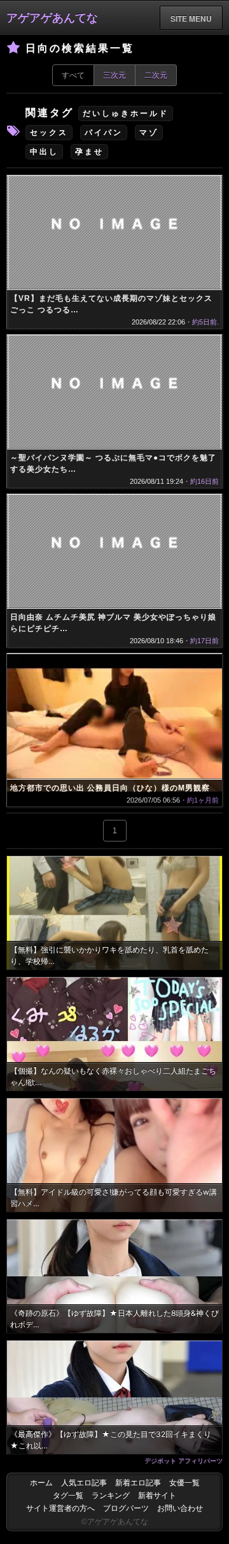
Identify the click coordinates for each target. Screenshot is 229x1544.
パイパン (104, 132)
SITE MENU (191, 18)
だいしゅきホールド (126, 113)
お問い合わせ (180, 1508)
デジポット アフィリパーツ (183, 1460)
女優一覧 (184, 1482)
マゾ (148, 132)
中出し (44, 151)
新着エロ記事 (138, 1482)
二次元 (155, 75)
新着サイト (157, 1495)
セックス (49, 132)
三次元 (114, 75)
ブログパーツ (126, 1508)
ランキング (111, 1495)
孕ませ (89, 151)
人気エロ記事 (84, 1482)
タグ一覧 (68, 1495)
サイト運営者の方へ (60, 1508)
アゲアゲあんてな (52, 17)
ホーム (41, 1482)
